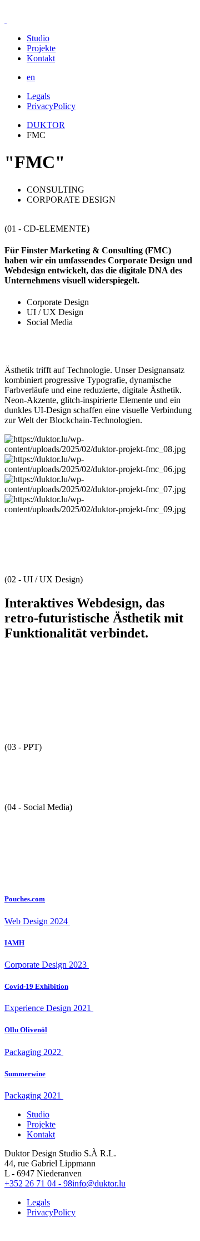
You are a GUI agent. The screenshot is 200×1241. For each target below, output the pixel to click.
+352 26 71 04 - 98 (38, 1183)
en (31, 77)
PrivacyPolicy (51, 106)
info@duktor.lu (99, 1183)
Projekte (41, 48)
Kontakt (41, 58)
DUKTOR (46, 125)
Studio (38, 38)
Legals (38, 96)
